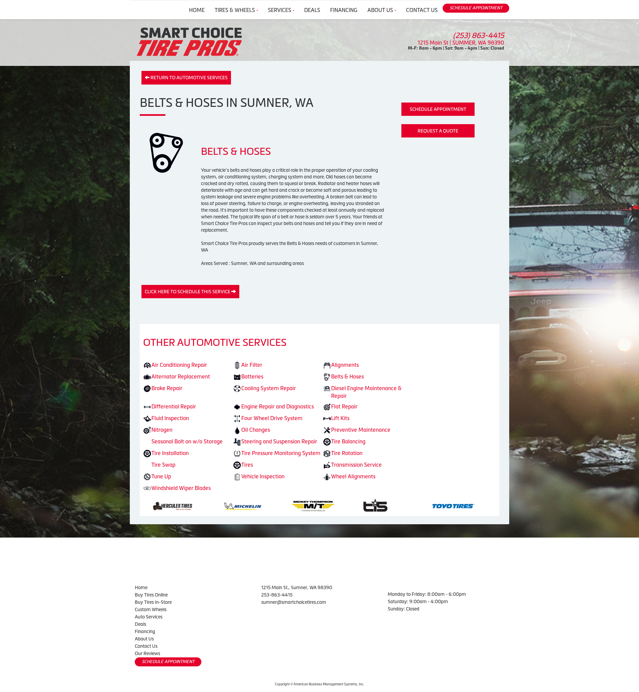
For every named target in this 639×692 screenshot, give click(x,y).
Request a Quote (438, 130)
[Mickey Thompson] (184, 505)
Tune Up (161, 476)
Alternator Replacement (180, 376)
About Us (380, 10)
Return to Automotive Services (188, 77)
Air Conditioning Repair (179, 365)
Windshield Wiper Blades (181, 488)
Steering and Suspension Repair (279, 441)
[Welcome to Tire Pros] (189, 41)
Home (197, 10)
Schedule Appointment (438, 109)
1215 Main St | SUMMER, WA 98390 (461, 43)
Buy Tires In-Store (153, 602)
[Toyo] (325, 505)
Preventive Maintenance (360, 430)
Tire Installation (170, 453)
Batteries (252, 376)
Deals (312, 10)
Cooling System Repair (268, 388)
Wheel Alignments (353, 476)
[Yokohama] (465, 505)
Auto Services (148, 616)
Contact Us (422, 10)
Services (279, 10)
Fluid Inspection (170, 418)
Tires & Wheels (235, 10)
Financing (343, 10)
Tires (247, 465)
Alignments (345, 365)
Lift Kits (340, 418)
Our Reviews (147, 653)
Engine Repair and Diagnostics (277, 406)
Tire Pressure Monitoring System (280, 453)
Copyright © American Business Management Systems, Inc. (319, 684)
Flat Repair (344, 406)
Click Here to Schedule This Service (188, 291)
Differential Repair (173, 406)
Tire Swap (163, 465)
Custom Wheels (150, 609)
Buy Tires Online (151, 594)
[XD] (394, 505)
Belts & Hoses (347, 376)
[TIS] (247, 505)
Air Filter (251, 365)
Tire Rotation (346, 453)
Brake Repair (166, 388)
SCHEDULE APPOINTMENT (476, 7)
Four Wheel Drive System (272, 418)
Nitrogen (161, 430)
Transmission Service (356, 465)
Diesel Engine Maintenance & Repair (366, 392)
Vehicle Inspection (263, 476)
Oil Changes (255, 430)
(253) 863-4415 (478, 35)
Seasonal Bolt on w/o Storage (187, 441)
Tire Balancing (348, 441)
